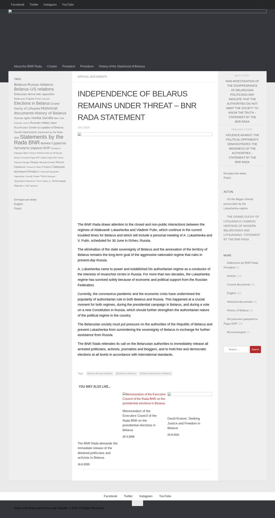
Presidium (87, 66)
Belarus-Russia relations (99, 373)
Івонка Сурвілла (53, 143)
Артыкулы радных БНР (32, 148)
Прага (38, 167)
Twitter (34, 4)
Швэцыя (51, 176)
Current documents (238, 284)
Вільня (17, 158)
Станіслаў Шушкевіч (49, 172)
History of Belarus (50, 113)
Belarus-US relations (34, 89)
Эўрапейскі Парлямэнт (25, 181)
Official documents (92, 76)
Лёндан (34, 162)
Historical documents (240, 301)
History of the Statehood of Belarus (122, 66)
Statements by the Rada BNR (38, 139)
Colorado (46, 99)
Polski (18, 208)
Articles (231, 275)
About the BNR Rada (28, 66)
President (68, 66)
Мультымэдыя (236, 332)
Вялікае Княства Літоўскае (49, 153)
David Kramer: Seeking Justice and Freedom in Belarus (183, 423)
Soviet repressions (25, 132)
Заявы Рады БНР (48, 158)
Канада (26, 162)
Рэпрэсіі (46, 166)
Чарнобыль (19, 176)
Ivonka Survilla (42, 118)
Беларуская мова (25, 199)
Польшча (30, 167)
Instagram (50, 4)
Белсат (33, 153)
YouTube (68, 4)
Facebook (17, 4)
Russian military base (43, 122)
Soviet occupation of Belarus (46, 127)
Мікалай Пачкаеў (47, 162)
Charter (52, 66)
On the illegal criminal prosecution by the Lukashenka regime (238, 204)
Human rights (22, 118)
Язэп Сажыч (42, 181)
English (18, 204)
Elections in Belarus (126, 373)
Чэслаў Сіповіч (32, 176)
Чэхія (43, 176)
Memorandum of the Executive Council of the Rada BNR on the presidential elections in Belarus (140, 420)
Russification (21, 127)
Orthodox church (22, 123)
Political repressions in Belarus (155, 373)
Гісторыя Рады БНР (30, 158)
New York (59, 118)
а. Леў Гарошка (30, 186)
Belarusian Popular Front (27, 98)
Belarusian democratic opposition (34, 94)
